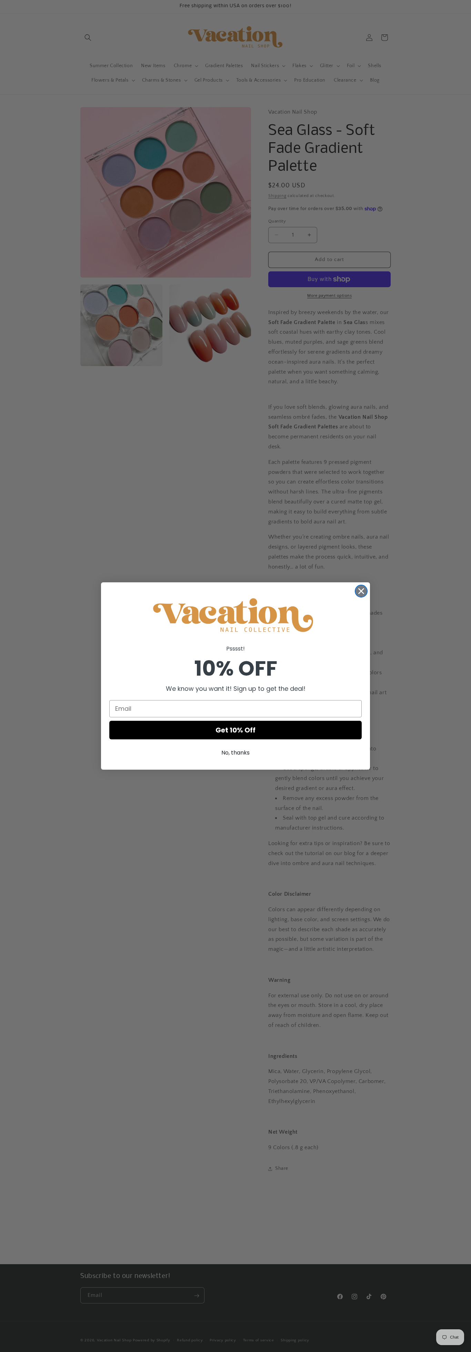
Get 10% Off (235, 730)
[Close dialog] (361, 591)
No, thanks (235, 753)
